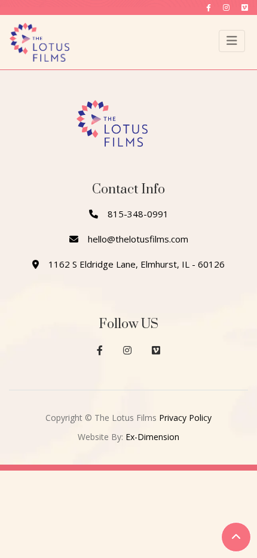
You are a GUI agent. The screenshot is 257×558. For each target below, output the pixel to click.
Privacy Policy (185, 417)
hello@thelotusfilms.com (138, 239)
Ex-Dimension (152, 436)
